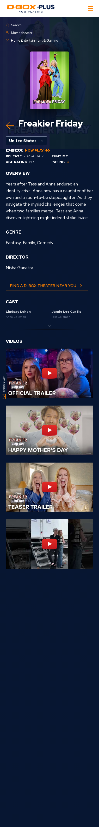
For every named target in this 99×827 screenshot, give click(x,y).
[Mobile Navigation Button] (90, 8)
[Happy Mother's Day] (49, 430)
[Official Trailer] (49, 373)
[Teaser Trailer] (49, 487)
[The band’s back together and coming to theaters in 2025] (49, 544)
